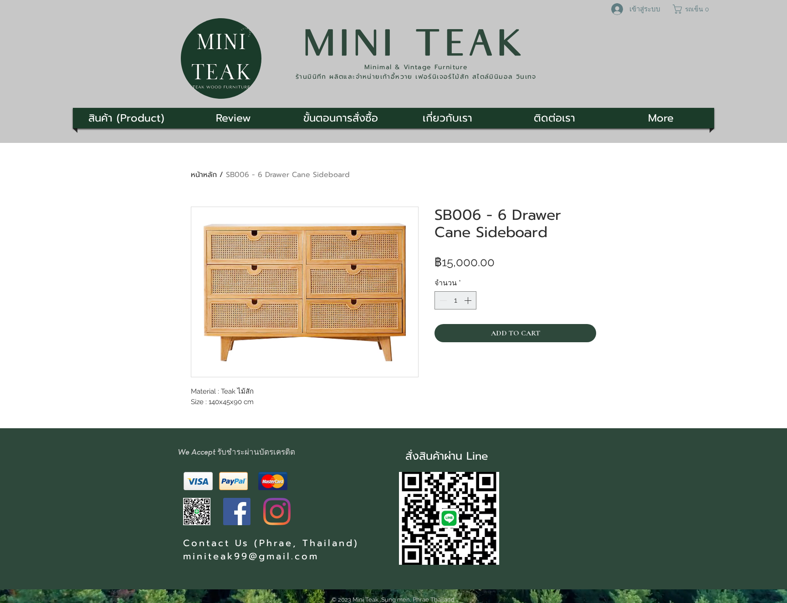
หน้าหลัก (204, 174)
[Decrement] (442, 300)
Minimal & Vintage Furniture (416, 67)
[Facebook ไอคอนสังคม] (236, 511)
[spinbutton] (455, 300)
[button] (692, 9)
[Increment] (468, 300)
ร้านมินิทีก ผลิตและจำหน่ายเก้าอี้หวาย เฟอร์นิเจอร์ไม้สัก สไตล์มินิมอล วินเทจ (416, 76)
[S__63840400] (196, 511)
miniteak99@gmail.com (251, 556)
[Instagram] (277, 511)
